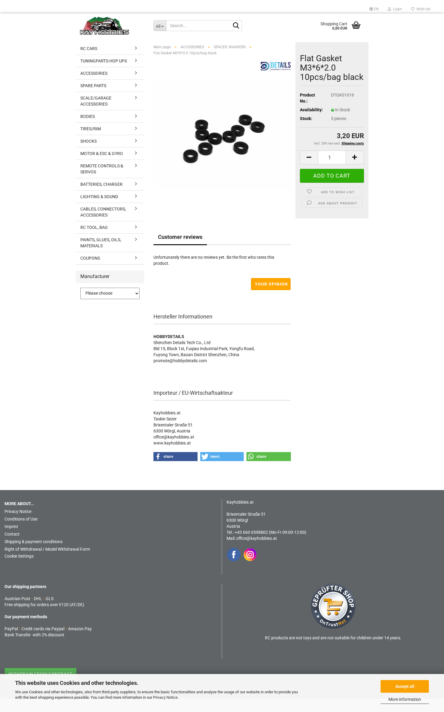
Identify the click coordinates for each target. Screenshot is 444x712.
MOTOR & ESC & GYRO (101, 153)
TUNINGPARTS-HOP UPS (103, 61)
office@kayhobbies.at (256, 538)
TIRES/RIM (90, 128)
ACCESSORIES (94, 73)
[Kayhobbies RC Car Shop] (112, 26)
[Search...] (236, 26)
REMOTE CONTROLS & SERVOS (101, 168)
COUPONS (90, 258)
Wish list (422, 9)
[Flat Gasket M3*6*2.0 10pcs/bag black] (222, 135)
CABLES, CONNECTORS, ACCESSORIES (103, 212)
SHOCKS (88, 141)
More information (404, 699)
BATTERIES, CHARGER (101, 184)
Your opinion (271, 284)
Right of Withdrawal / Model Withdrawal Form (47, 549)
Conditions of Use (21, 519)
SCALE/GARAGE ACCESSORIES (95, 101)
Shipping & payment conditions (34, 541)
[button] (374, 9)
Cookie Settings (19, 556)
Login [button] (396, 9)
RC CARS (88, 48)
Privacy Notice (165, 697)
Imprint (11, 526)
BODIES (87, 116)
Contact (12, 534)
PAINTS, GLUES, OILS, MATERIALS (100, 242)
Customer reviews (180, 237)
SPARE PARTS (93, 85)
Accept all (404, 686)
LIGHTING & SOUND (99, 196)
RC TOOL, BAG (94, 227)
